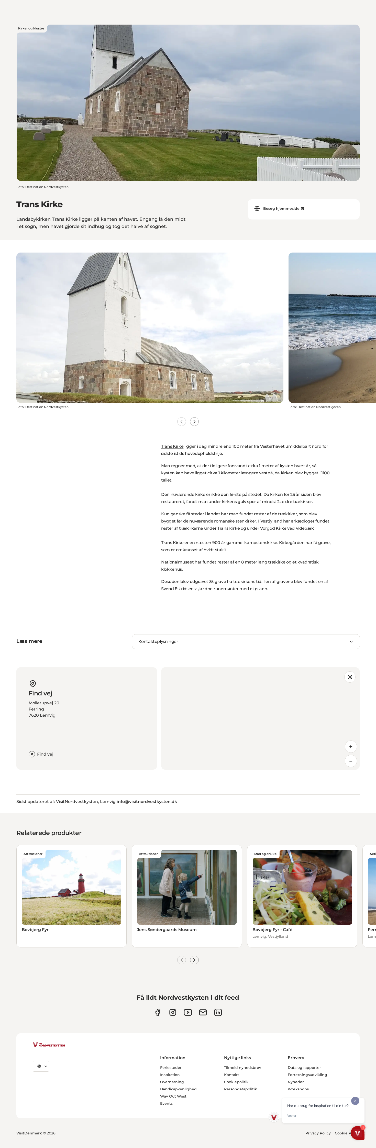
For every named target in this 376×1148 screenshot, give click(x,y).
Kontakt (231, 1074)
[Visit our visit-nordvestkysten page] (218, 1012)
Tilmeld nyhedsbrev (242, 1067)
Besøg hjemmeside (281, 208)
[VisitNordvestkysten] (49, 1045)
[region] (260, 718)
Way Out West (173, 1096)
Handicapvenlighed (178, 1089)
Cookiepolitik (236, 1082)
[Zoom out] (351, 761)
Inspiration (170, 1074)
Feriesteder (171, 1067)
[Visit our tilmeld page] (202, 1012)
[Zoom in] (351, 746)
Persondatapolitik (240, 1089)
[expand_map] (350, 677)
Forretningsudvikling (307, 1074)
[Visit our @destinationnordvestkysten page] (187, 1012)
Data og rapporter (304, 1067)
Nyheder (296, 1082)
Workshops (298, 1089)
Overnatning (172, 1082)
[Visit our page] (157, 1012)
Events (166, 1103)
